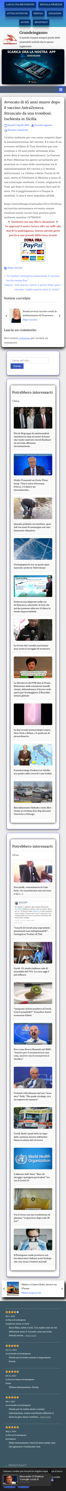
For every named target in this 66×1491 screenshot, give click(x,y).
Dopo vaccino (15, 267)
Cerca (17, 366)
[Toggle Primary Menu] (60, 89)
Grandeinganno (33, 32)
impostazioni (46, 1479)
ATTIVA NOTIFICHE (17, 13)
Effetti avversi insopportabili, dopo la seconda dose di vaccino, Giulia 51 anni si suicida (42, 1286)
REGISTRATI (41, 22)
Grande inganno (43, 125)
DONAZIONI (55, 13)
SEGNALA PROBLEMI (51, 4)
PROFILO (38, 13)
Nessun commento (18, 130)
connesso (24, 338)
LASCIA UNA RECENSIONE (20, 4)
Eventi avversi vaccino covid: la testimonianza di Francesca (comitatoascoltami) (40, 313)
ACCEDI (25, 22)
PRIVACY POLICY (17, 1465)
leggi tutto (31, 1335)
